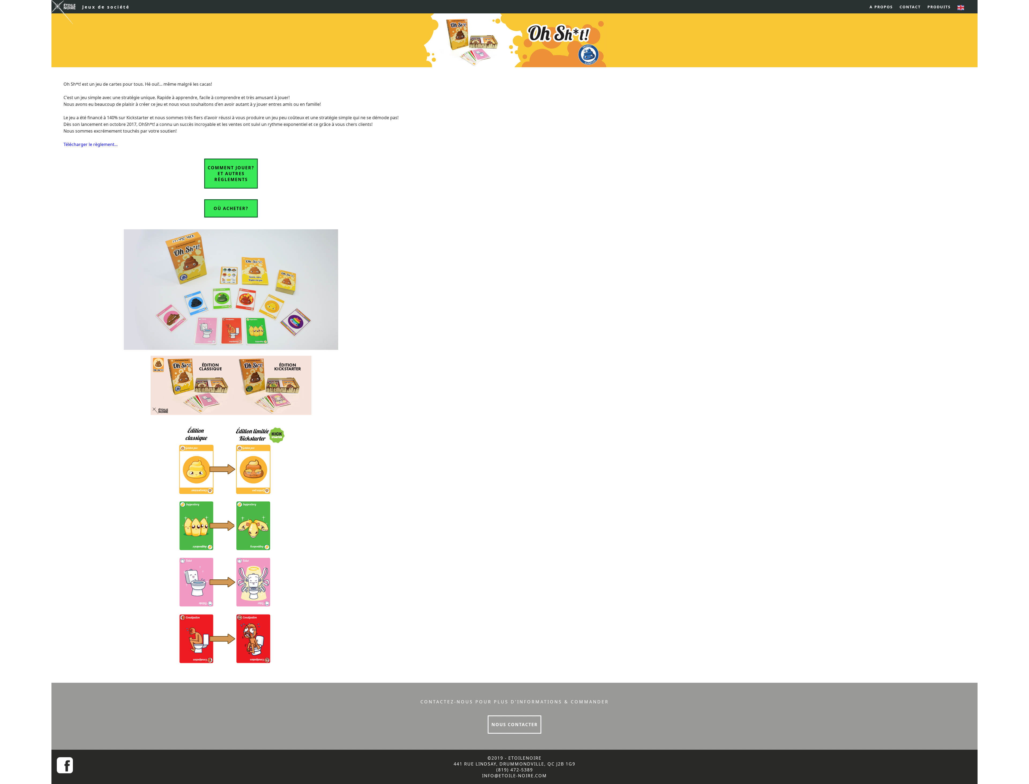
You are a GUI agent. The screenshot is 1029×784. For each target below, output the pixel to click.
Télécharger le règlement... (91, 144)
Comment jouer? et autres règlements (231, 173)
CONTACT (910, 6)
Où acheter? (231, 208)
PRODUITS (939, 6)
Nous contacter (514, 724)
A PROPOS (881, 6)
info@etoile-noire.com (514, 776)
